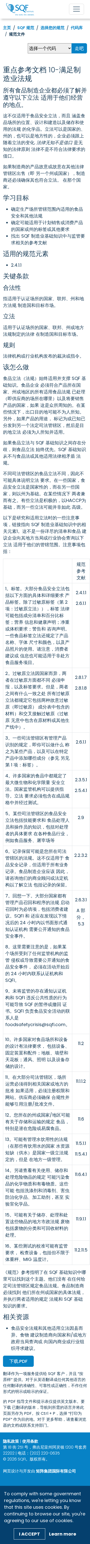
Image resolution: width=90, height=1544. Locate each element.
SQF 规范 (25, 28)
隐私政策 (11, 1441)
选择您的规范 (52, 28)
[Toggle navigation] (76, 9)
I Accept (29, 1534)
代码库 (77, 28)
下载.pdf (18, 1361)
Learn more (62, 1534)
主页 (7, 28)
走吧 (79, 48)
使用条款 (30, 1441)
